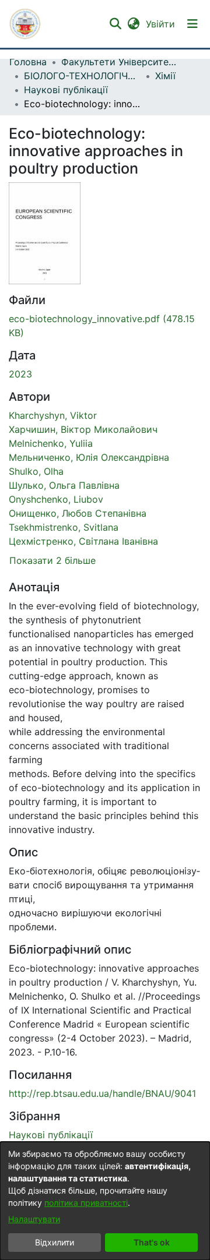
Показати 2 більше (52, 560)
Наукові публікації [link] (66, 90)
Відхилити (54, 1242)
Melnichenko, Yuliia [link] (51, 443)
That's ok (152, 1242)
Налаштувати (34, 1219)
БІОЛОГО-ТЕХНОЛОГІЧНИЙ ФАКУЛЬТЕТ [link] (82, 76)
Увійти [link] (161, 24)
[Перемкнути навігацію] (192, 24)
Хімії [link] (165, 76)
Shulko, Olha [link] (36, 471)
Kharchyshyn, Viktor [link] (53, 415)
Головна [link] (28, 62)
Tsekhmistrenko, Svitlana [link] (63, 527)
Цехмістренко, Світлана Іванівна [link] (83, 541)
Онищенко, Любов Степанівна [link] (77, 513)
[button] (25, 24)
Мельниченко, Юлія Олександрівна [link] (89, 457)
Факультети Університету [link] (119, 62)
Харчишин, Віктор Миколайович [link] (83, 429)
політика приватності (86, 1203)
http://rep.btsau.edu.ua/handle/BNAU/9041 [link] (102, 1093)
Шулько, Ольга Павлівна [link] (64, 485)
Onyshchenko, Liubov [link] (56, 499)
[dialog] (105, 1201)
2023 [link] (20, 374)
